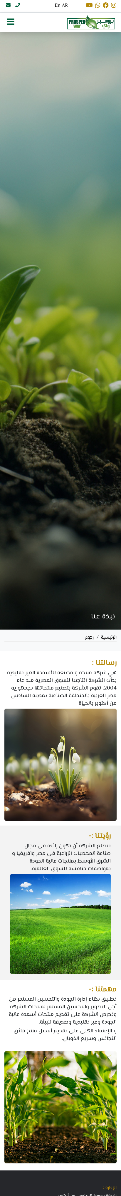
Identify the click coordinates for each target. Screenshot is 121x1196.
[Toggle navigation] (11, 22)
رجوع (89, 637)
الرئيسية (109, 637)
